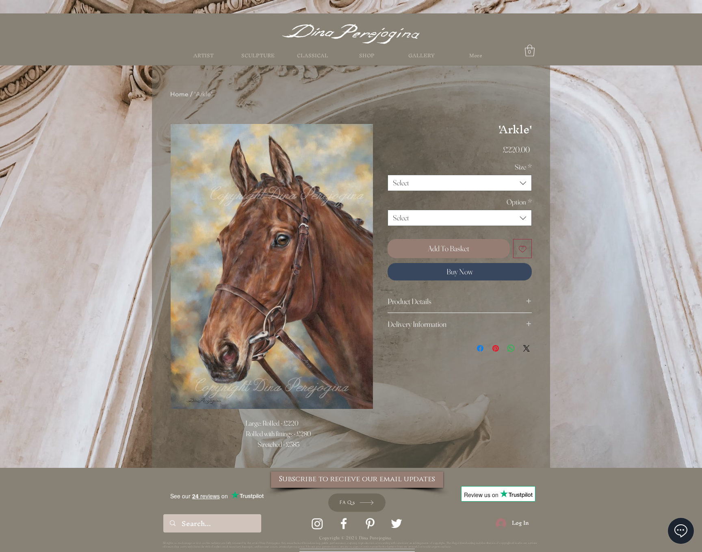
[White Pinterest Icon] (370, 523)
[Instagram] (317, 523)
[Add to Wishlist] (522, 248)
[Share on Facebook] (480, 348)
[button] (367, 56)
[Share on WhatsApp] (511, 348)
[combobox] (460, 183)
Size (523, 167)
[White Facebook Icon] (343, 523)
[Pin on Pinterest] (495, 348)
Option (519, 202)
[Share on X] (526, 348)
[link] (530, 51)
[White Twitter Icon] (396, 523)
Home (179, 94)
